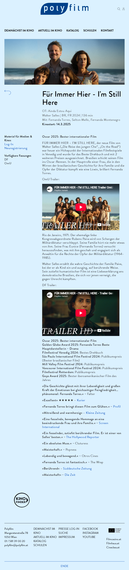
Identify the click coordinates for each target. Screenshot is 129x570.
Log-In (9, 144)
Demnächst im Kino (19, 30)
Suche (63, 533)
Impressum (67, 537)
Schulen (89, 30)
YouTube (89, 537)
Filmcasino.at (113, 539)
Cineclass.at (113, 547)
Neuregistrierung (15, 148)
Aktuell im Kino (50, 30)
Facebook (90, 529)
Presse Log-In (69, 529)
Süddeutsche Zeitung (77, 468)
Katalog (72, 30)
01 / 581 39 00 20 (14, 541)
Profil (117, 406)
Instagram (91, 533)
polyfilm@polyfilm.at (16, 545)
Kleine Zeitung (95, 412)
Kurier (81, 400)
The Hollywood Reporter (82, 437)
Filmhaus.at (112, 543)
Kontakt (107, 30)
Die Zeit (70, 474)
